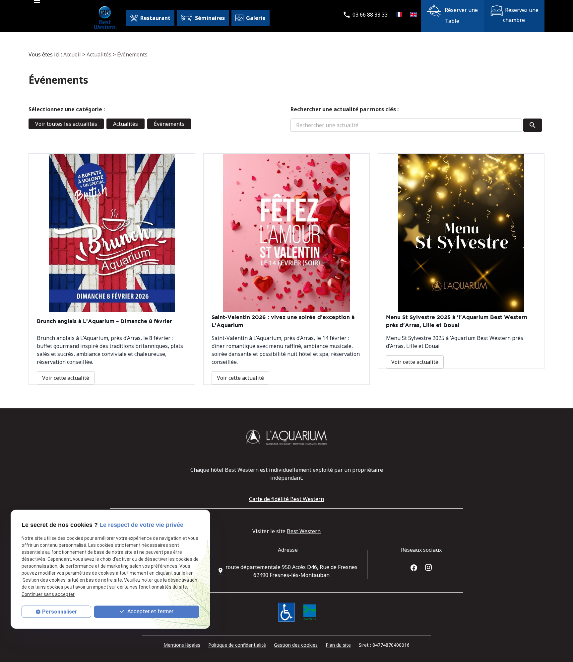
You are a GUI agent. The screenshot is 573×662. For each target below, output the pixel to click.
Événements (132, 54)
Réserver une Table (460, 15)
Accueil (72, 54)
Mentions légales (181, 645)
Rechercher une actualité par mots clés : (344, 109)
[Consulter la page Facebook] (414, 567)
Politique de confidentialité (237, 645)
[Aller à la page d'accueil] (105, 18)
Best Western (304, 531)
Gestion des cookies (296, 645)
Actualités (99, 54)
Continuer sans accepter (48, 594)
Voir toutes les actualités (66, 123)
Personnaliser (59, 612)
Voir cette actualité (65, 377)
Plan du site (338, 645)
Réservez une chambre (521, 15)
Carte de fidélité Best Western (286, 499)
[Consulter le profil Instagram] (428, 567)
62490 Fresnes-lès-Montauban (291, 571)
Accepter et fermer (149, 611)
